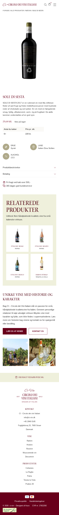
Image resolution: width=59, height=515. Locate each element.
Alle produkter (17, 10)
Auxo (27, 506)
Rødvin (28, 10)
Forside (6, 10)
